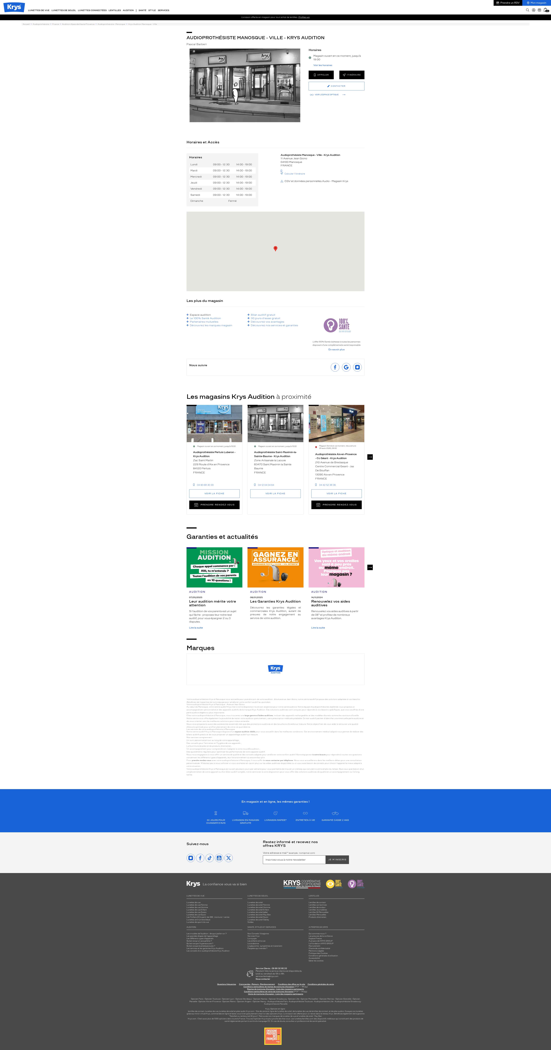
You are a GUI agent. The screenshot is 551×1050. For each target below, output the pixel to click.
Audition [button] (128, 10)
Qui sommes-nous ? (317, 934)
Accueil (26, 24)
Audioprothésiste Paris (277, 1001)
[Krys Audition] (275, 669)
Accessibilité (314, 958)
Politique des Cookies (318, 953)
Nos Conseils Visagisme (258, 934)
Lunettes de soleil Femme (259, 905)
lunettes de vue (211, 1011)
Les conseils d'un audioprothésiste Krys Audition (208, 951)
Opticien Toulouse (213, 999)
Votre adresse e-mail (289, 853)
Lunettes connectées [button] (92, 10)
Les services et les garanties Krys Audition (205, 948)
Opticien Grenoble (343, 999)
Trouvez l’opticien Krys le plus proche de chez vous (268, 1019)
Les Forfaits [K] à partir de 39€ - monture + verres (208, 917)
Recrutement (314, 946)
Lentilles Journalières (318, 910)
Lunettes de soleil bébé (257, 912)
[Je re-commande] (539, 10)
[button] (545, 10)
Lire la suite (196, 627)
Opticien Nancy (259, 1001)
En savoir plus (336, 349)
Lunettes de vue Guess (196, 912)
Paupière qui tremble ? (257, 948)
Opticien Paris (197, 999)
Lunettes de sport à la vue (198, 922)
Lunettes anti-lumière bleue (198, 920)
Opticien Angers (244, 1001)
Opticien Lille (293, 999)
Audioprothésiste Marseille (275, 1004)
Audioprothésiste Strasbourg (348, 1001)
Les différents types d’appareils (200, 938)
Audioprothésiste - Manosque (111, 24)
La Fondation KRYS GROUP (321, 944)
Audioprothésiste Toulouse (301, 1001)
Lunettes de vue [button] (39, 10)
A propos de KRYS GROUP (321, 941)
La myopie (252, 938)
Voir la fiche (214, 493)
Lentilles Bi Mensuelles (318, 912)
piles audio (241, 1011)
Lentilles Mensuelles (317, 915)
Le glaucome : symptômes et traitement (265, 946)
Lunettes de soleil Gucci (258, 917)
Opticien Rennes (327, 999)
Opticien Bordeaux (243, 999)
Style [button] (152, 10)
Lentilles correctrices (318, 905)
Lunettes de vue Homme (197, 907)
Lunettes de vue (193, 902)
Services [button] (163, 10)
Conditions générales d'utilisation (323, 956)
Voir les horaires (322, 65)
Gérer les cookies (316, 961)
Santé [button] (142, 10)
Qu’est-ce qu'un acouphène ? (199, 941)
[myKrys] (533, 10)
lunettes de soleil (226, 1011)
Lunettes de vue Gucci (196, 915)
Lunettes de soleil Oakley (258, 920)
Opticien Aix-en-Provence (209, 1001)
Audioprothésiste (41, 24)
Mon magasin (538, 2)
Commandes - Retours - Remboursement (257, 984)
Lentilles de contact (317, 902)
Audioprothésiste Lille (323, 1001)
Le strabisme (253, 944)
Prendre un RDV (510, 2)
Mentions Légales (316, 951)
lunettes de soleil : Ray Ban (310, 1016)
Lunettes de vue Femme (197, 905)
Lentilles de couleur (317, 907)
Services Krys (254, 936)
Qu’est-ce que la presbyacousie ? (201, 946)
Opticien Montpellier (309, 999)
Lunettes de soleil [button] (64, 10)
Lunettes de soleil (255, 902)
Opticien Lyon (228, 999)
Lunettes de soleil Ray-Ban (259, 915)
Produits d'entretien (317, 917)
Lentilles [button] (115, 10)
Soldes (251, 922)
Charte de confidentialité (319, 948)
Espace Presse (315, 938)
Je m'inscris (337, 859)
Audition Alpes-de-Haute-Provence (78, 24)
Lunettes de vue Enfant (197, 910)
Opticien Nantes (260, 999)
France (55, 24)
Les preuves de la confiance (321, 936)
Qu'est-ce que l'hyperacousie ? (200, 944)
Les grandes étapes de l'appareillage (202, 936)
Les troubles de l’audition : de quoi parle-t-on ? (207, 934)
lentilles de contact (196, 1011)
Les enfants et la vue (256, 941)
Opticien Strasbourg (278, 999)
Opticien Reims (229, 1001)
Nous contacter (263, 979)
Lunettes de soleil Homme (259, 907)
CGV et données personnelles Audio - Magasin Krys (316, 181)
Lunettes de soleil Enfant (258, 910)
